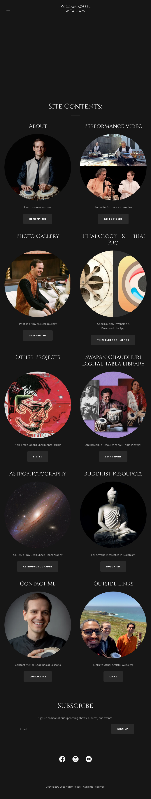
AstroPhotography (37, 566)
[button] (15, 9)
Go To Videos (113, 219)
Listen (37, 456)
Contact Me (37, 676)
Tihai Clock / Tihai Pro (113, 340)
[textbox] (62, 729)
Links (113, 676)
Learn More (113, 456)
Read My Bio (37, 219)
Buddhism (113, 566)
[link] (75, 11)
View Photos (38, 335)
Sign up (122, 729)
